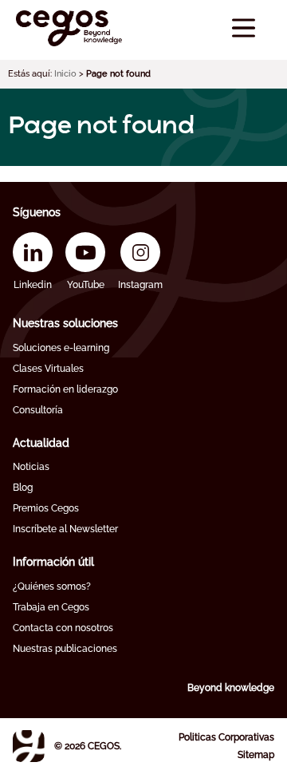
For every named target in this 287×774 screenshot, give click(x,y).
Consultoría (38, 410)
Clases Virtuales (48, 368)
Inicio (65, 74)
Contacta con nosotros (63, 628)
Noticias (31, 466)
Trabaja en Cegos (51, 607)
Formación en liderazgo (65, 389)
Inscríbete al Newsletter (65, 529)
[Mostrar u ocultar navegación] (243, 28)
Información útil (53, 561)
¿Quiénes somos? (52, 586)
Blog (23, 487)
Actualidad (41, 442)
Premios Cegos (46, 508)
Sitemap (256, 754)
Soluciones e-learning (61, 347)
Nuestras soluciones (65, 323)
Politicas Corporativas (226, 737)
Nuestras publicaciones (65, 648)
